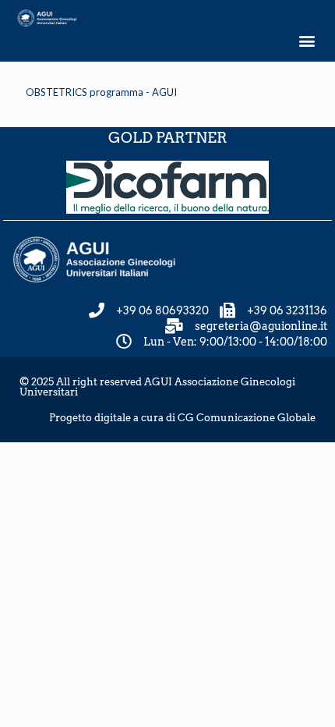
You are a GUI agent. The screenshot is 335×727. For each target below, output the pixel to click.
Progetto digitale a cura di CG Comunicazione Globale (182, 418)
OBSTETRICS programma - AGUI (101, 92)
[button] (306, 41)
